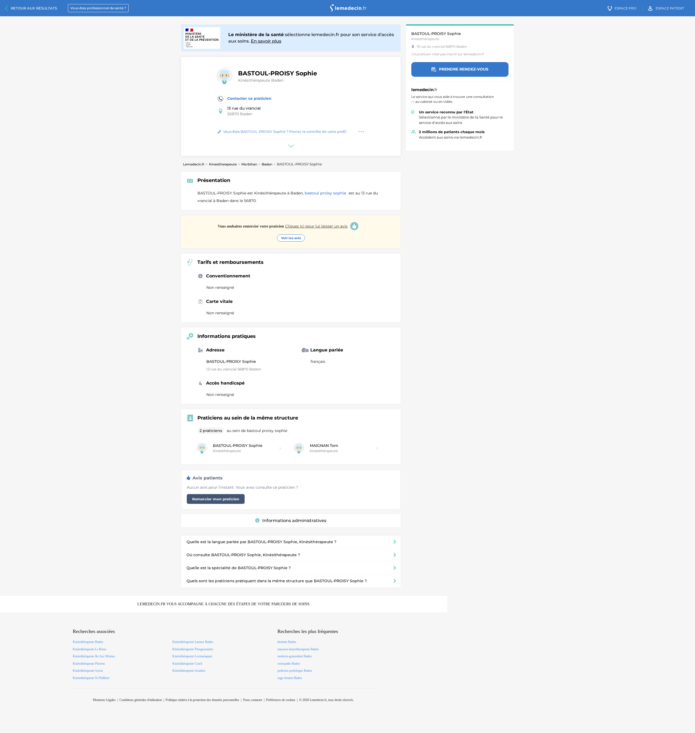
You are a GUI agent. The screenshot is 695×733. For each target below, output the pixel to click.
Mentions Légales (104, 700)
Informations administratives (294, 520)
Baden (267, 164)
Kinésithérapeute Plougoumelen (192, 649)
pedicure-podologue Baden (294, 671)
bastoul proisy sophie (326, 193)
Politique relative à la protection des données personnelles (202, 700)
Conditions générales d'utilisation (140, 700)
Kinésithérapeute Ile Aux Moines (94, 656)
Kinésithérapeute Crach (187, 663)
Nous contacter (252, 700)
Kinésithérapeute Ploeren (89, 663)
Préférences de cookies (280, 700)
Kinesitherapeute (223, 164)
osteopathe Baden (288, 663)
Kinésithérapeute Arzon (88, 671)
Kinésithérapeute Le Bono (89, 649)
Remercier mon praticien (215, 499)
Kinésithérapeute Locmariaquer (192, 656)
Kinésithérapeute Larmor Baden (192, 642)
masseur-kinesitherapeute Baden (298, 649)
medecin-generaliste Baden (294, 656)
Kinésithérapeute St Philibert (91, 678)
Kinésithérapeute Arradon (188, 671)
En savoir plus (266, 41)
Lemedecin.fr (193, 164)
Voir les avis (291, 238)
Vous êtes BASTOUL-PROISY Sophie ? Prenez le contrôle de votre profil (284, 131)
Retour (34, 8)
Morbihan (249, 164)
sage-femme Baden (289, 678)
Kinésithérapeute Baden (260, 80)
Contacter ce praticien (249, 98)
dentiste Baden (286, 642)
